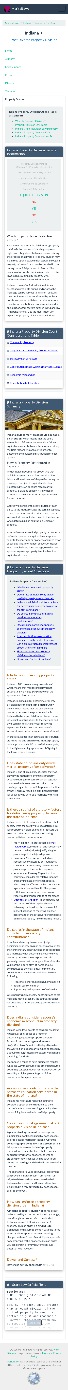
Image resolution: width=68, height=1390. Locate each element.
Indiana (27, 23)
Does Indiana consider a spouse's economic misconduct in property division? (36, 628)
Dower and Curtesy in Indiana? (34, 658)
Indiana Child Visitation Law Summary (36, 128)
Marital (20, 8)
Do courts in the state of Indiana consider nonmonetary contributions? (35, 617)
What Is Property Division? (30, 120)
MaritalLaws (12, 23)
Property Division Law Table (31, 124)
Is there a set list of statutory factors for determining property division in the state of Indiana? (37, 605)
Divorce (9, 83)
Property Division (45, 23)
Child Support (13, 66)
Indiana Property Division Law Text (35, 136)
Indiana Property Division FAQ (32, 132)
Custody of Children (26, 899)
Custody (10, 74)
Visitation (10, 91)
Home (8, 50)
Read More (34, 1322)
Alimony (10, 58)
